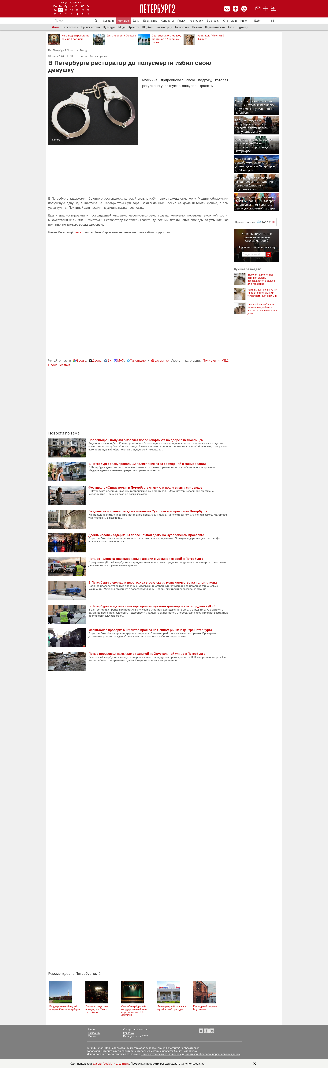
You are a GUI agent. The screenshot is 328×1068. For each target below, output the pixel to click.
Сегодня (108, 20)
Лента (55, 27)
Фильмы (197, 27)
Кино (243, 20)
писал (78, 232)
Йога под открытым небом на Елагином (76, 37)
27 (71, 10)
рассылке (162, 360)
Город (83, 50)
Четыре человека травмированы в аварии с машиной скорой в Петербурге (145, 558)
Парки (181, 20)
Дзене (96, 360)
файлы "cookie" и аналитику (111, 1063)
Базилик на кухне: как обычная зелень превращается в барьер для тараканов (261, 279)
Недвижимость (215, 27)
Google (81, 360)
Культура (109, 27)
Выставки (213, 20)
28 (77, 10)
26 (66, 10)
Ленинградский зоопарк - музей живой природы (171, 1008)
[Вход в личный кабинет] (273, 9)
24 (55, 10)
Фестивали (196, 20)
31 (55, 14)
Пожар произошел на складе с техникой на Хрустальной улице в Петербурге (146, 653)
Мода (121, 27)
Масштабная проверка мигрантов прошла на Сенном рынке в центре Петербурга (150, 630)
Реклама (128, 1032)
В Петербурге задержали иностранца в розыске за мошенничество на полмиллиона (152, 582)
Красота (134, 27)
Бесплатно (150, 20)
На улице (123, 20)
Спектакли (230, 20)
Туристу (242, 27)
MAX (120, 360)
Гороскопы (182, 27)
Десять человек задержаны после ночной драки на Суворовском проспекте (146, 535)
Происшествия (90, 27)
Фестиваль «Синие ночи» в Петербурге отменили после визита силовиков (145, 487)
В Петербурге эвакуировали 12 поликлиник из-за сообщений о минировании (147, 463)
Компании (94, 1032)
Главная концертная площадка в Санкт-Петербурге (96, 1009)
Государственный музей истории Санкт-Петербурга (64, 1008)
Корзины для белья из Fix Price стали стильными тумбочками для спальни (262, 292)
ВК (109, 360)
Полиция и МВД (216, 360)
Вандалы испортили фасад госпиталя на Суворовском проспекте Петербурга (147, 511)
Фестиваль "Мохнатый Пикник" (211, 37)
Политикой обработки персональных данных (212, 1053)
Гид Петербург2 (57, 50)
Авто (231, 27)
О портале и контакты (136, 1029)
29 (82, 10)
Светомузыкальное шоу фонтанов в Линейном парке (166, 39)
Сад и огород (164, 27)
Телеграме (138, 360)
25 (60, 10)
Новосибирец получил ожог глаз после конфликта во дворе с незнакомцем (145, 440)
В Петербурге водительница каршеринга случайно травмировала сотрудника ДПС (151, 606)
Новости (73, 50)
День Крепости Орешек (121, 35)
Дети (136, 20)
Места (92, 1036)
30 (88, 10)
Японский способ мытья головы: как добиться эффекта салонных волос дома (263, 309)
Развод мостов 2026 (135, 1036)
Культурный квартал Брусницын (205, 1008)
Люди (91, 1029)
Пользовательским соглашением (161, 1053)
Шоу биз (147, 27)
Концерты (167, 20)
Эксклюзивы (70, 27)
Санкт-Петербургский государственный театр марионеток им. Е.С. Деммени (134, 1010)
